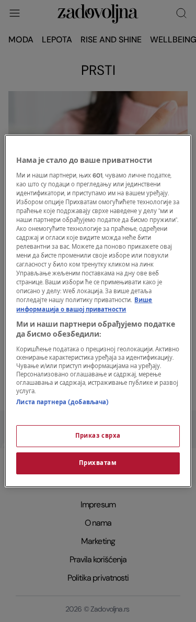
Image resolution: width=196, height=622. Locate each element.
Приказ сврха (98, 436)
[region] (98, 311)
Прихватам (98, 463)
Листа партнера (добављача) (62, 402)
